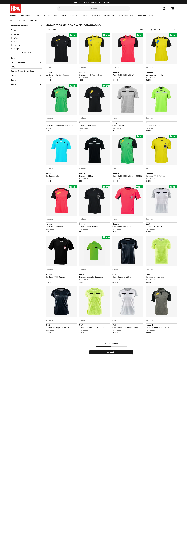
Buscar (93, 8)
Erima (81, 274)
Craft (148, 224)
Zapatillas (47, 15)
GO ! (112, 2)
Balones (64, 15)
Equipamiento (95, 15)
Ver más (111, 352)
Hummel (49, 72)
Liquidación (141, 15)
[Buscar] (59, 8)
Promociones (25, 15)
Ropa (56, 15)
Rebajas (13, 15)
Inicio (12, 20)
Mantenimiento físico (126, 15)
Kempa (115, 123)
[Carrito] (173, 8)
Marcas (151, 15)
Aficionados (74, 15)
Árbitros (24, 20)
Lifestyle (84, 15)
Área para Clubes (110, 15)
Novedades (37, 15)
